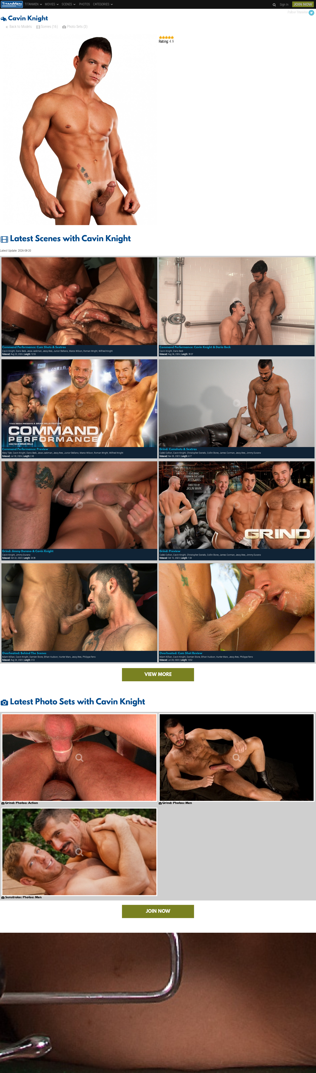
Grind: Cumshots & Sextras (178, 449)
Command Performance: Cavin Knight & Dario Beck (195, 347)
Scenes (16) (49, 26)
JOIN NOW (303, 5)
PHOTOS (84, 4)
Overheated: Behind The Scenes (24, 653)
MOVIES (50, 4)
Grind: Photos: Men (177, 803)
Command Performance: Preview (25, 449)
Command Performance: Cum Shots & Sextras (34, 347)
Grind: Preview (169, 551)
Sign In (284, 4)
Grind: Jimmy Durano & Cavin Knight (27, 551)
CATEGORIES (101, 4)
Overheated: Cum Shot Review (180, 653)
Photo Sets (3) (76, 26)
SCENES (67, 4)
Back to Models (20, 26)
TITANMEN (32, 4)
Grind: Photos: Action (21, 803)
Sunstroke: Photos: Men (23, 897)
